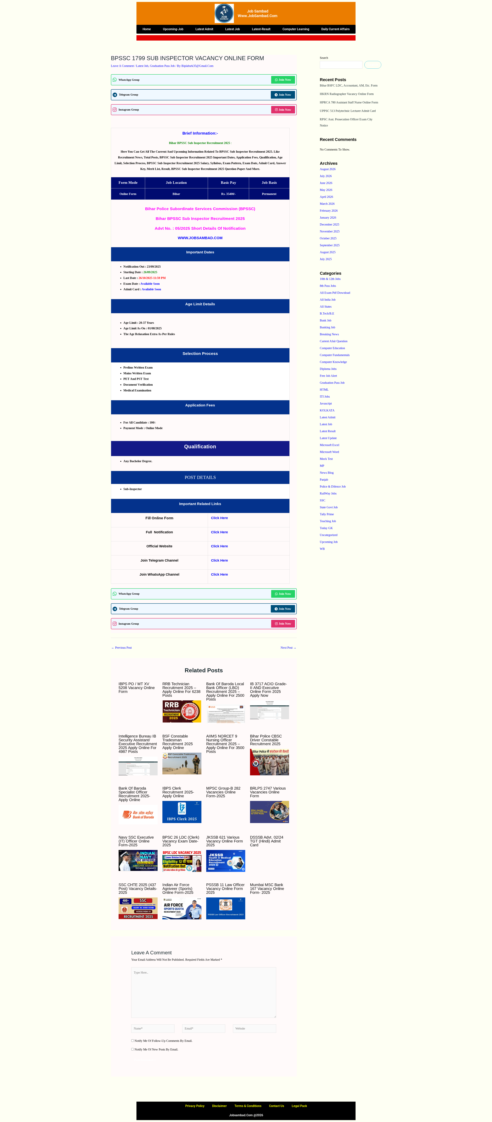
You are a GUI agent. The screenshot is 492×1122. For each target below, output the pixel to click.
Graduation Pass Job (162, 65)
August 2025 (328, 252)
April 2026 (326, 196)
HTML (324, 389)
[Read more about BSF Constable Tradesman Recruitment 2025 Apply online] (181, 763)
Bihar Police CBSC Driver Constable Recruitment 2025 (266, 740)
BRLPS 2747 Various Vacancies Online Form (268, 792)
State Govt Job (329, 507)
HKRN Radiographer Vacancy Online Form (347, 94)
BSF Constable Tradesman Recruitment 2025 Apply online (177, 742)
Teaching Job (328, 521)
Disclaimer (219, 1106)
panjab (324, 479)
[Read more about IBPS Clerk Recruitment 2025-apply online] (181, 811)
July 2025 (326, 259)
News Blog (327, 472)
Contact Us (276, 1106)
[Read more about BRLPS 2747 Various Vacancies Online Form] (269, 811)
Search (324, 57)
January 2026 (328, 217)
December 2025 (329, 224)
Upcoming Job (329, 542)
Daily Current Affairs (335, 29)
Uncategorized (328, 535)
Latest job (232, 29)
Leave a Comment (122, 65)
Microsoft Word (329, 452)
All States (326, 306)
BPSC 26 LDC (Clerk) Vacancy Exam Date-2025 (180, 841)
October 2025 (328, 238)
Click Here (219, 518)
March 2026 (327, 203)
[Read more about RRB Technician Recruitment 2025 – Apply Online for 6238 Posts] (181, 711)
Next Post (288, 647)
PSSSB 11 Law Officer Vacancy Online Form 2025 (225, 889)
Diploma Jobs (328, 368)
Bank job (325, 320)
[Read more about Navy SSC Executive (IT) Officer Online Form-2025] (138, 860)
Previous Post (121, 647)
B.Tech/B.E (327, 313)
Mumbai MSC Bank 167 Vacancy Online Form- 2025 (267, 889)
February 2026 (329, 210)
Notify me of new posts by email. (156, 1049)
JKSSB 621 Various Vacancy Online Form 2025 (224, 841)
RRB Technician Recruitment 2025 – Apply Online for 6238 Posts (181, 690)
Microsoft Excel (329, 445)
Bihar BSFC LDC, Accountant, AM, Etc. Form (348, 85)
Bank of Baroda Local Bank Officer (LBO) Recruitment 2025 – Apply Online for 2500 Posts (225, 691)
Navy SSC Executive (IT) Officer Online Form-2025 (136, 841)
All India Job (328, 299)
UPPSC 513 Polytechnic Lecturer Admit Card (348, 110)
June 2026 (326, 183)
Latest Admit (204, 29)
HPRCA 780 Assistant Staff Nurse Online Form (349, 102)
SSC (322, 500)
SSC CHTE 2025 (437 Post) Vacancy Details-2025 (138, 889)
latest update (328, 438)
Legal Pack (299, 1106)
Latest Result (328, 431)
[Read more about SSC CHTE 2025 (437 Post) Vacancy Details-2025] (138, 908)
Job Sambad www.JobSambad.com (257, 13)
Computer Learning (296, 29)
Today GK (326, 528)
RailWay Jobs (328, 493)
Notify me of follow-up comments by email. (163, 1040)
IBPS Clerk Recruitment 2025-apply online (178, 792)
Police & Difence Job (333, 486)
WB (322, 548)
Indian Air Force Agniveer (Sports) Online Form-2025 (177, 889)
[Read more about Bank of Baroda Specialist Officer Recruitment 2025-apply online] (138, 814)
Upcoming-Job (173, 29)
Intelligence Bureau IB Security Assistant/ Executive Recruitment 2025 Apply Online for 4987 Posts (138, 744)
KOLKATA (327, 410)
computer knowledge (333, 362)
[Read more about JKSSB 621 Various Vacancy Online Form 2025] (225, 860)
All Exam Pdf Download (335, 292)
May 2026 (326, 189)
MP (322, 465)
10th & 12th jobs (330, 278)
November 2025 (330, 231)
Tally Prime (327, 514)
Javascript (326, 403)
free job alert (328, 375)
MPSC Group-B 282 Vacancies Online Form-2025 (223, 792)
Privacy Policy (194, 1106)
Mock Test (326, 458)
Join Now (285, 79)
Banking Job (327, 327)
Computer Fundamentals (335, 355)
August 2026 (328, 169)
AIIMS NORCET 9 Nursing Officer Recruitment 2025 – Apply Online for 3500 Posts (225, 744)
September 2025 (330, 245)
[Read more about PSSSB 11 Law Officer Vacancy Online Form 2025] (225, 908)
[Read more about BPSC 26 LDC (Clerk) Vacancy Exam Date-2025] (181, 860)
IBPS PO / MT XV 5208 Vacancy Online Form (137, 688)
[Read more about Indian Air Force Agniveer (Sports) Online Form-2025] (181, 908)
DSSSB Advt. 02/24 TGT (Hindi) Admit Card (266, 841)
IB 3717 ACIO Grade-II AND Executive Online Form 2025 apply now (268, 690)
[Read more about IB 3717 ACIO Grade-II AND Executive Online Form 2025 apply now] (269, 709)
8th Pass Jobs (328, 285)
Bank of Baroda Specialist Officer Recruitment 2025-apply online (134, 794)
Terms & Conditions (247, 1106)
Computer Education (332, 348)
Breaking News (329, 334)
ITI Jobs (325, 396)
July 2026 (326, 176)
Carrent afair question (333, 341)
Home (147, 29)
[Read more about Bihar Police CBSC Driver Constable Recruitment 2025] (269, 761)
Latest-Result (261, 29)
